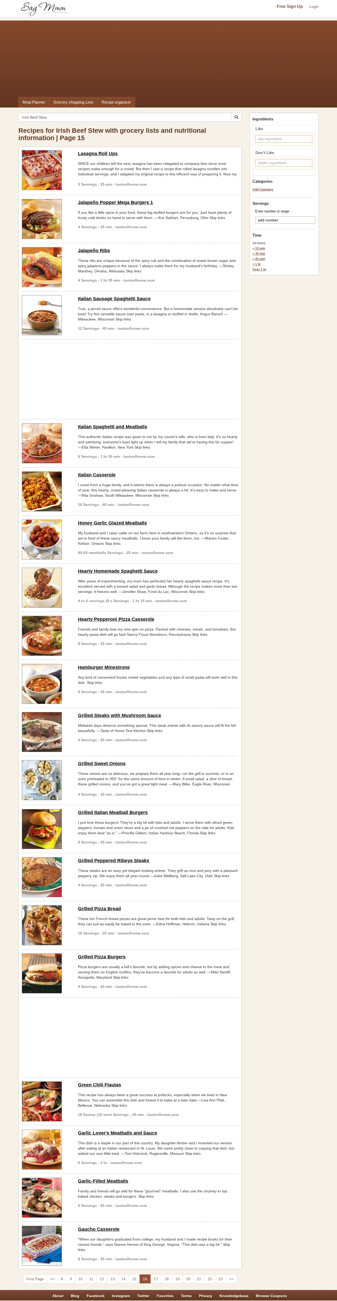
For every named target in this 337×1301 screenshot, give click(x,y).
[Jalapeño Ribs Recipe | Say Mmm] (46, 267)
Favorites (165, 1296)
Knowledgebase (234, 1296)
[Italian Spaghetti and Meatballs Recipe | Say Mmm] (46, 443)
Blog (75, 1296)
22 (210, 1279)
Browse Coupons (271, 1296)
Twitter (143, 1296)
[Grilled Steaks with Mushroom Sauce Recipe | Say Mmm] (46, 732)
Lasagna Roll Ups (98, 153)
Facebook (96, 1296)
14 (123, 1279)
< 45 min (258, 259)
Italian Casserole (97, 474)
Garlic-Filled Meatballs (103, 1181)
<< (52, 1279)
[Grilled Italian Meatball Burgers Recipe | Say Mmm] (46, 829)
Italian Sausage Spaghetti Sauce (114, 298)
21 (199, 1279)
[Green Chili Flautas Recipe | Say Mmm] (46, 1101)
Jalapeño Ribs (94, 250)
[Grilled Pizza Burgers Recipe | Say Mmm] (46, 973)
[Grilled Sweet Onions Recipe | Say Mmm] (46, 780)
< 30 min (258, 254)
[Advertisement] (168, 57)
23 (221, 1279)
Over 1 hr (259, 269)
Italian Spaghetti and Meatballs (112, 426)
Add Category (262, 189)
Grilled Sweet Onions (102, 763)
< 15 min (258, 248)
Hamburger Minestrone (104, 667)
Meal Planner (34, 102)
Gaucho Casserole (99, 1229)
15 (134, 1279)
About (57, 1296)
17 (156, 1279)
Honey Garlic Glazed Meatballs (112, 523)
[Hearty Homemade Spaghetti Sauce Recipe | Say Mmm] (46, 588)
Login (314, 6)
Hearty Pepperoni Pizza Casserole (116, 619)
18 (167, 1279)
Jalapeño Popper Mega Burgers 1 (115, 202)
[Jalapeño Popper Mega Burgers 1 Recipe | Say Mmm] (46, 219)
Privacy (205, 1296)
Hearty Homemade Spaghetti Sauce (118, 571)
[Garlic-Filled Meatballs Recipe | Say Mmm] (46, 1198)
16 (145, 1279)
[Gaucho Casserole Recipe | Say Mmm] (46, 1246)
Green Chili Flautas (99, 1084)
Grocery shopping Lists (73, 102)
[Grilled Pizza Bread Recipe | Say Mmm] (46, 925)
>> (231, 1279)
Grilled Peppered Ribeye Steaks (113, 860)
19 (177, 1279)
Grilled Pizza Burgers (102, 956)
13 (113, 1279)
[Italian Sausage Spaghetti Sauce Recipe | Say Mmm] (46, 315)
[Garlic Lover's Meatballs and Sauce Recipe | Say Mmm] (46, 1150)
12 (102, 1279)
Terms (186, 1296)
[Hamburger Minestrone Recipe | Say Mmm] (46, 684)
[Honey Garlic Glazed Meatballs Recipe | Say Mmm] (46, 540)
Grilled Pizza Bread (99, 908)
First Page (35, 1279)
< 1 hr (256, 264)
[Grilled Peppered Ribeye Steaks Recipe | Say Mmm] (46, 877)
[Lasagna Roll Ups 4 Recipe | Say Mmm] (46, 170)
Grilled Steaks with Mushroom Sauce (119, 715)
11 (91, 1279)
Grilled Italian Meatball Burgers (113, 812)
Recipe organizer (116, 102)
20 (188, 1279)
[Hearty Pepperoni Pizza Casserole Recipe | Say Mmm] (46, 636)
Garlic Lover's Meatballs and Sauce (117, 1133)
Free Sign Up (290, 6)
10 (80, 1279)
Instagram (121, 1296)
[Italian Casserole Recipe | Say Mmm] (46, 491)
